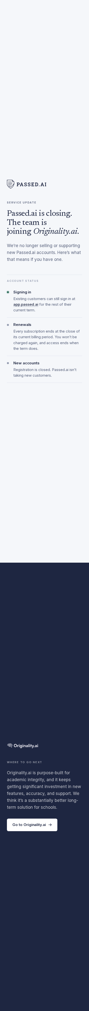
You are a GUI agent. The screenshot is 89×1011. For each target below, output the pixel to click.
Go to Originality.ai (29, 824)
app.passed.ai (25, 304)
